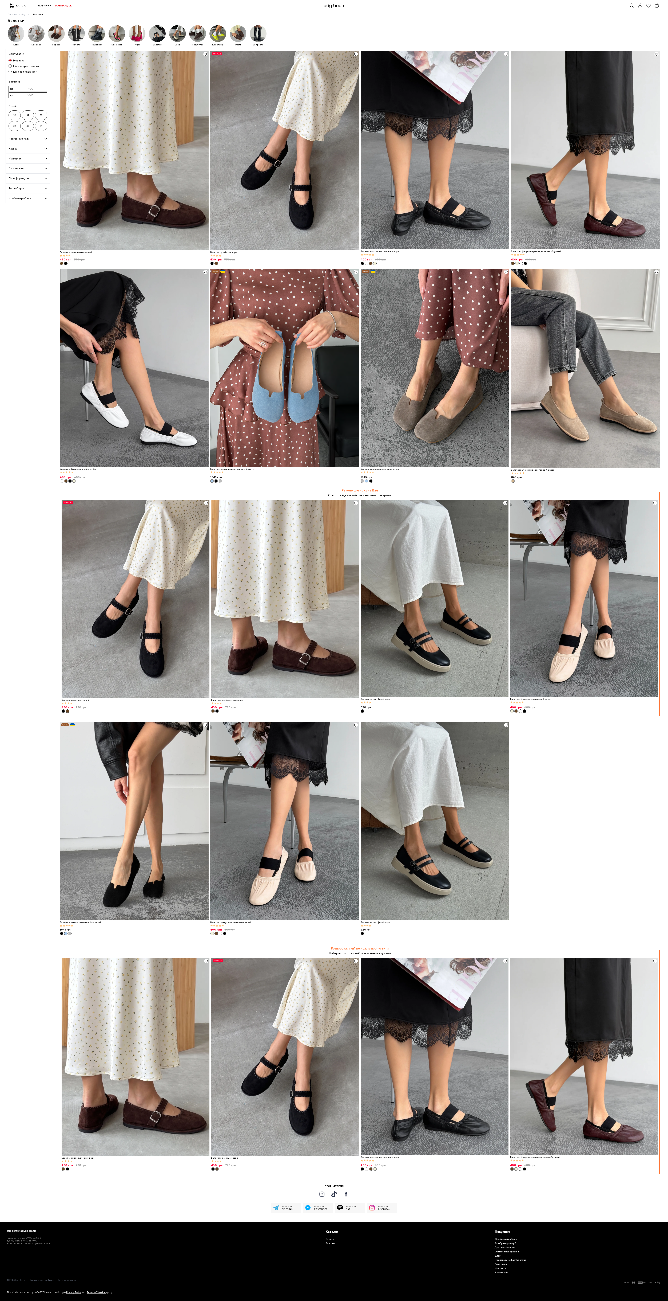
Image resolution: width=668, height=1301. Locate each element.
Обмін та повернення (507, 1251)
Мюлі (238, 45)
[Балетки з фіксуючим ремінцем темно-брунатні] (370, 263)
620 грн (366, 929)
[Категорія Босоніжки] (117, 33)
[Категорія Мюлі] (238, 33)
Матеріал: (15, 158)
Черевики (97, 45)
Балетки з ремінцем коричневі (76, 252)
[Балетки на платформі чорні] (435, 821)
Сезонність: (16, 168)
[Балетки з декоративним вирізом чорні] (216, 481)
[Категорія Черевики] (96, 33)
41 (41, 126)
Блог (497, 1255)
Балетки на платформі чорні (375, 922)
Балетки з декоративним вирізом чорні (80, 922)
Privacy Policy (73, 1292)
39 (14, 126)
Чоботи (77, 45)
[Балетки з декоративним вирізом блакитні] (284, 368)
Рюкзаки (330, 1243)
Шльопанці (218, 45)
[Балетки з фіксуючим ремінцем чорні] (435, 150)
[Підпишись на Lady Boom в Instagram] (322, 1194)
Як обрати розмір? (505, 1243)
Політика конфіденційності (41, 1280)
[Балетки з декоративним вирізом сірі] (220, 481)
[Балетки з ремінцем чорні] (65, 263)
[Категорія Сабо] (177, 33)
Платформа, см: (19, 178)
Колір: (13, 148)
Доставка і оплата (505, 1247)
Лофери (56, 45)
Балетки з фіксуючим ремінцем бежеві (230, 922)
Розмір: (13, 106)
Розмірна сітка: (19, 138)
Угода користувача (67, 1280)
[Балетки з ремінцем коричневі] (134, 150)
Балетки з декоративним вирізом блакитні (232, 469)
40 (27, 126)
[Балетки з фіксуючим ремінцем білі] (366, 263)
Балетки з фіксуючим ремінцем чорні (380, 251)
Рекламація (501, 1272)
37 (28, 115)
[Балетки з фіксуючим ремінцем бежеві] (374, 263)
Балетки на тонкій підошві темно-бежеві (532, 470)
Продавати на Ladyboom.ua (510, 1260)
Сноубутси (197, 45)
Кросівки (36, 45)
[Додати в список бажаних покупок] (205, 54)
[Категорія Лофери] (56, 33)
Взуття (25, 14)
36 (14, 115)
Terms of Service (96, 1292)
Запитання (501, 1264)
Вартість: (15, 81)
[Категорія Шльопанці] (217, 33)
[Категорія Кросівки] (36, 33)
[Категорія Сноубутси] (197, 33)
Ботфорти (258, 45)
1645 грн (216, 477)
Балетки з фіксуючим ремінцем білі (78, 469)
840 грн (516, 477)
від (11, 88)
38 (41, 115)
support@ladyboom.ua (21, 1230)
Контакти (500, 1268)
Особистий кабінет (506, 1239)
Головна (12, 14)
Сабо (177, 45)
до (11, 95)
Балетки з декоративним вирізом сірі (380, 469)
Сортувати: (16, 54)
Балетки (38, 14)
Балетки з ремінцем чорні (223, 252)
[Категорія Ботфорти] (258, 33)
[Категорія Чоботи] (76, 33)
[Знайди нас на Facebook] (346, 1194)
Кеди (16, 45)
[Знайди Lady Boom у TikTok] (334, 1194)
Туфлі (137, 45)
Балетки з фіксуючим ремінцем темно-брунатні (536, 251)
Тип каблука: (17, 188)
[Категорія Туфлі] (137, 33)
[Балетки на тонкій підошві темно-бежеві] (585, 368)
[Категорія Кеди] (16, 33)
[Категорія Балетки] (157, 33)
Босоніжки (117, 45)
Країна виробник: (20, 198)
